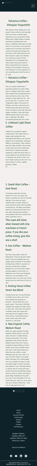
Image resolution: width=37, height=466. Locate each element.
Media (18, 422)
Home (18, 410)
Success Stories (18, 415)
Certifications (18, 427)
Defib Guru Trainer (18, 441)
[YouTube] (26, 456)
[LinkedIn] (21, 456)
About (18, 413)
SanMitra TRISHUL (18, 433)
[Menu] (33, 6)
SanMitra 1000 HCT (18, 436)
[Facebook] (11, 456)
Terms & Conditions (18, 447)
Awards (18, 420)
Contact (18, 424)
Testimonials (18, 417)
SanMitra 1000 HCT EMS (18, 438)
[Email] (16, 456)
